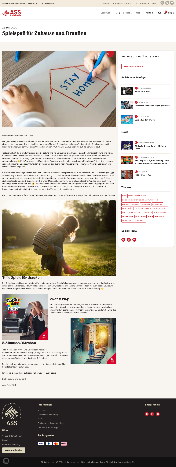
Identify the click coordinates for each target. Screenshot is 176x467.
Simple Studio (106, 462)
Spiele (150, 216)
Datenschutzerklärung (48, 414)
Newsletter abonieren (134, 66)
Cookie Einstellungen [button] (48, 427)
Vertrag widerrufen (13, 450)
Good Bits (130, 462)
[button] (6, 461)
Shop (137, 13)
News (124, 212)
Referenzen (147, 212)
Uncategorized (128, 221)
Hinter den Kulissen (143, 208)
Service (126, 13)
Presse (106, 3)
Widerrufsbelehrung (11, 444)
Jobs (154, 3)
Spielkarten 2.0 (161, 216)
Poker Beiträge (134, 212)
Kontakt (149, 13)
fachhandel (145, 204)
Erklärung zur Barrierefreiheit (51, 423)
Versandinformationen (12, 436)
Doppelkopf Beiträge (130, 204)
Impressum (42, 410)
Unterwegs (140, 221)
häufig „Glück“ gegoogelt (23, 158)
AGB (40, 418)
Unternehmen (142, 3)
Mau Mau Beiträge (160, 208)
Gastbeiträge (127, 208)
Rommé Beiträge (160, 212)
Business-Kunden (122, 3)
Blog (118, 13)
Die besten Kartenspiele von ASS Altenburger (140, 200)
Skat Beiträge (127, 216)
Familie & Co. (157, 204)
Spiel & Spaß (140, 216)
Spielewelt (105, 13)
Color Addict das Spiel (137, 196)
